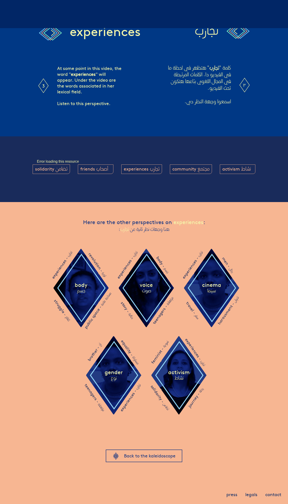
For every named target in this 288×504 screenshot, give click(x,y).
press (231, 494)
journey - (195, 398)
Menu (11, 5)
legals (251, 494)
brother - (94, 352)
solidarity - (160, 397)
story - (127, 310)
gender (114, 375)
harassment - (228, 310)
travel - (192, 310)
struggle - (62, 310)
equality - (130, 352)
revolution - (97, 265)
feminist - (160, 352)
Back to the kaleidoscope (150, 455)
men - (228, 265)
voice (146, 288)
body (81, 288)
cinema (211, 288)
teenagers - (162, 310)
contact (273, 494)
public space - (97, 310)
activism (179, 375)
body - (162, 264)
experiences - (62, 265)
